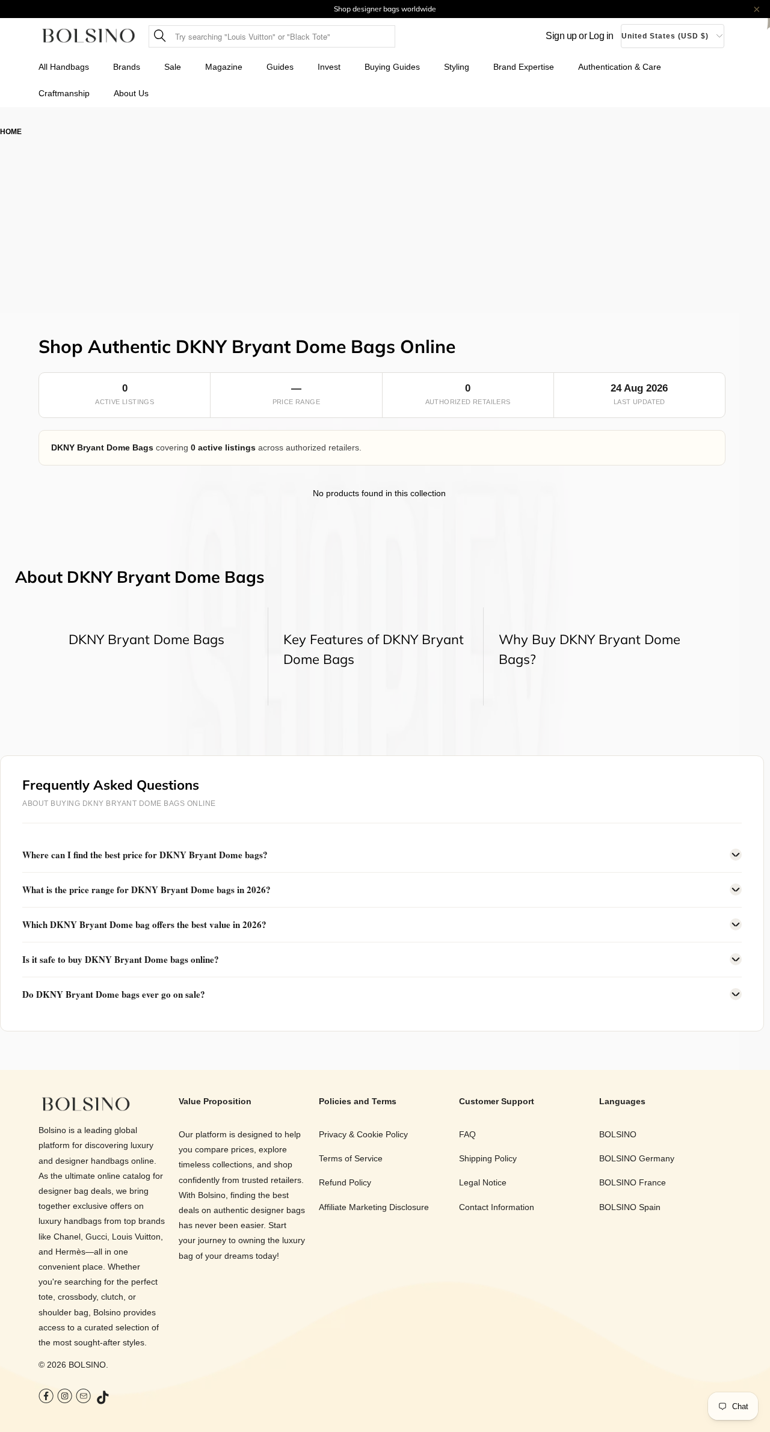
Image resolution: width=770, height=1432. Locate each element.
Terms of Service (351, 1158)
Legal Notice (483, 1182)
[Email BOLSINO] (83, 1397)
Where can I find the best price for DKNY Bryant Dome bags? (145, 854)
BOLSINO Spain (630, 1207)
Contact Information (496, 1207)
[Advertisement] (385, 228)
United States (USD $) (665, 36)
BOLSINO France (632, 1182)
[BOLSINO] (88, 36)
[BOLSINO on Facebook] (46, 1397)
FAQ (467, 1134)
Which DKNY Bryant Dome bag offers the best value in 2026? (144, 924)
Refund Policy (345, 1182)
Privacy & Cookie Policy (363, 1134)
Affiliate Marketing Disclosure (374, 1207)
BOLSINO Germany (636, 1158)
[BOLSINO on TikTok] (103, 1398)
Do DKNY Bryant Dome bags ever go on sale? (113, 994)
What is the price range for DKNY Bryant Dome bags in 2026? (146, 889)
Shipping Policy (488, 1158)
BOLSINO (87, 1364)
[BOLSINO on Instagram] (64, 1397)
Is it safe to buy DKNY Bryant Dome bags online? (120, 959)
